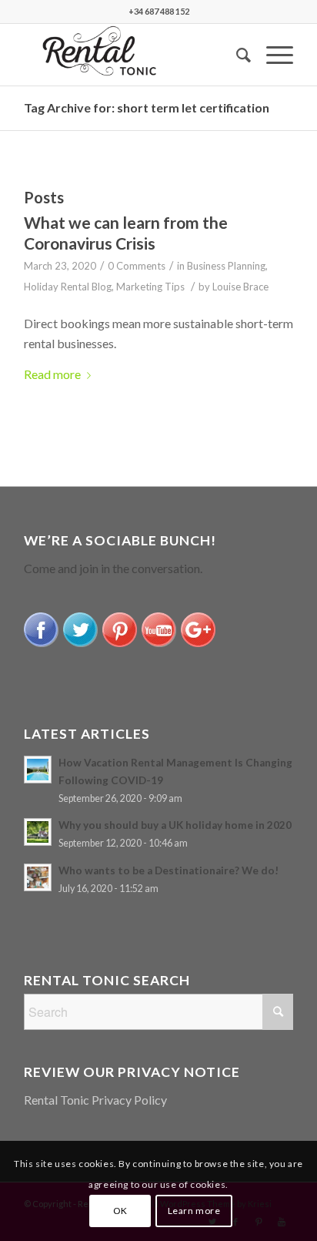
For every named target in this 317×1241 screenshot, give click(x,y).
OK (120, 1210)
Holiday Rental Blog (68, 286)
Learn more (194, 1210)
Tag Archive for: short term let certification (146, 107)
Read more (52, 374)
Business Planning (226, 266)
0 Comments (136, 266)
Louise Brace (240, 286)
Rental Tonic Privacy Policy (95, 1099)
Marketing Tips (150, 286)
